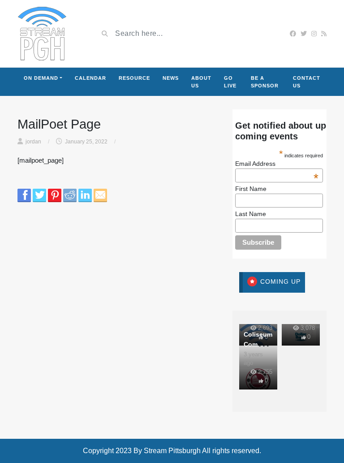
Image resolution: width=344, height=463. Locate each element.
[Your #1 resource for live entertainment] (42, 34)
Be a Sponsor (265, 81)
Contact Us (306, 81)
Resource (134, 78)
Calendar (90, 78)
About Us (201, 81)
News (171, 78)
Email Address (276, 163)
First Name (251, 188)
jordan (33, 141)
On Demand (41, 78)
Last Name (250, 213)
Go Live (230, 81)
